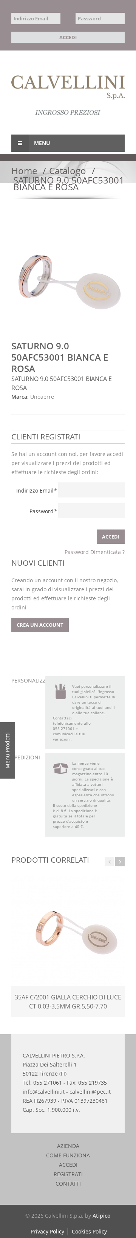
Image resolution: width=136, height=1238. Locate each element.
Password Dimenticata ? (95, 551)
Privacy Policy (47, 1231)
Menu (41, 143)
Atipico (102, 1215)
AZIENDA (68, 1146)
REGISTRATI (68, 1174)
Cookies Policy (89, 1231)
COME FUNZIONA (68, 1155)
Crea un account (40, 624)
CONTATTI (68, 1183)
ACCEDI (68, 1164)
